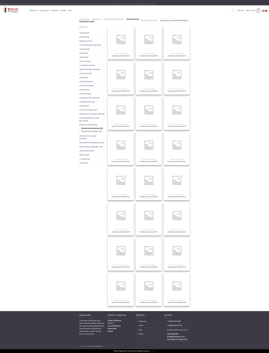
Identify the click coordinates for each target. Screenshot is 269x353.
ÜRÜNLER (54, 10)
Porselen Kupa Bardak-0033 (177, 267)
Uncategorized (84, 159)
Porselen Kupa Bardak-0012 (149, 197)
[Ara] (233, 10)
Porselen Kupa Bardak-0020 (177, 232)
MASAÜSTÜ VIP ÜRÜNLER (89, 98)
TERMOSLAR (84, 155)
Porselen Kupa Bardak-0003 (121, 302)
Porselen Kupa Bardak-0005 (149, 161)
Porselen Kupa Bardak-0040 (177, 302)
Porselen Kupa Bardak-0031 (121, 126)
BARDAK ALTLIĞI (85, 41)
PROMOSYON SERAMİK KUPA (91, 131)
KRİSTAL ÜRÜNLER (86, 86)
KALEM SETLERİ (85, 73)
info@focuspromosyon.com (177, 330)
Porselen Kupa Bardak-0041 (121, 267)
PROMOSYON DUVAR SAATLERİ (87, 137)
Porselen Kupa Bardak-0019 (177, 56)
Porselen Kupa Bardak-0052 (121, 56)
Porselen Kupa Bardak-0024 (149, 56)
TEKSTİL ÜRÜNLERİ (86, 151)
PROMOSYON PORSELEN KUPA (92, 128)
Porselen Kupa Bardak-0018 (121, 91)
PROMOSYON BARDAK (114, 19)
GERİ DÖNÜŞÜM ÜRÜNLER (89, 69)
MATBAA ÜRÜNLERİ (87, 102)
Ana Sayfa (84, 19)
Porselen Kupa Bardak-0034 (177, 161)
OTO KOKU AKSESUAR (88, 110)
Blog (70, 10)
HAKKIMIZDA (44, 10)
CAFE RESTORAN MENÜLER (90, 45)
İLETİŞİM (63, 10)
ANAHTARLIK (84, 37)
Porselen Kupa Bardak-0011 (149, 126)
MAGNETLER (84, 90)
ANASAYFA (33, 10)
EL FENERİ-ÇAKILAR (87, 65)
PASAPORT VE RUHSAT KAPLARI (92, 114)
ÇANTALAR (83, 53)
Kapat (153, 351)
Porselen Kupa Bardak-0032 (121, 197)
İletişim (110, 331)
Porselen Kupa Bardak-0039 (177, 91)
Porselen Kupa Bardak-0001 (149, 267)
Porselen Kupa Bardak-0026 (149, 302)
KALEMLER (83, 77)
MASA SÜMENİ (85, 94)
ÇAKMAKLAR (84, 49)
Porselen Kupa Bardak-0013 (149, 232)
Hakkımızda (112, 328)
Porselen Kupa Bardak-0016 (149, 91)
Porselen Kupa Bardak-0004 (121, 161)
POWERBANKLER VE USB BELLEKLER (89, 119)
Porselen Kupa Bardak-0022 (177, 126)
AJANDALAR (84, 33)
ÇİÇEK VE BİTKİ (85, 61)
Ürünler (141, 325)
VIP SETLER (83, 163)
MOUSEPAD (84, 106)
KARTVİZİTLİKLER (86, 82)
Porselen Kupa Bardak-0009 (121, 232)
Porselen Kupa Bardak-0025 (177, 197)
